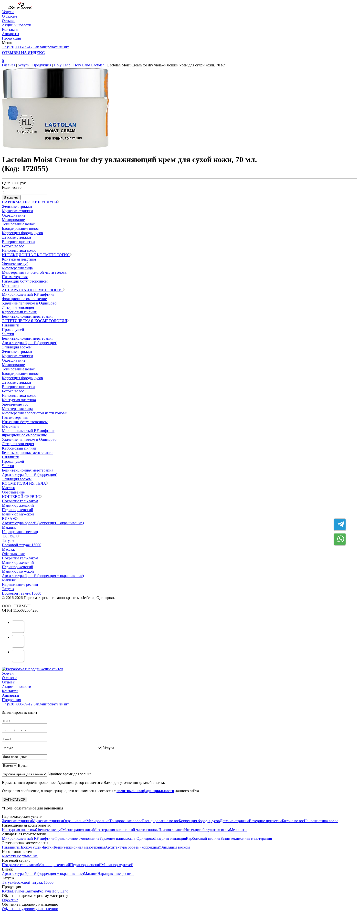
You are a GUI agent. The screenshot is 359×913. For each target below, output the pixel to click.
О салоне (9, 16)
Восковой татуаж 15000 (21, 545)
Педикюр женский (17, 510)
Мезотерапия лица (17, 268)
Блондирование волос (20, 228)
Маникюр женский (18, 505)
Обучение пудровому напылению (30, 909)
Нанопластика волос (19, 250)
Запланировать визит (51, 47)
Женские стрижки (17, 206)
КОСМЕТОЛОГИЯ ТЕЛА (24, 483)
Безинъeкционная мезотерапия (27, 338)
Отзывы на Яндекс (23, 53)
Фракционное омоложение (24, 299)
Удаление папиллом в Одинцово (29, 303)
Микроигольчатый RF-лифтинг (28, 294)
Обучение (10, 900)
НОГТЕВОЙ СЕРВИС (21, 496)
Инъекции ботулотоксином (25, 281)
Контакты (10, 29)
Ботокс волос (13, 246)
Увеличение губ (15, 264)
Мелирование (13, 220)
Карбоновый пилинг (19, 312)
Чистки (8, 334)
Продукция (11, 38)
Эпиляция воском (17, 347)
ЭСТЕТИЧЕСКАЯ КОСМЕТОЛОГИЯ (34, 321)
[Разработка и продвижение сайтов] (32, 669)
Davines (18, 891)
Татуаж (8, 540)
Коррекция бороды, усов (22, 233)
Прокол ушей (13, 329)
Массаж (8, 488)
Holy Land (62, 65)
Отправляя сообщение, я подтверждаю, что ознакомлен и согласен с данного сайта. (101, 791)
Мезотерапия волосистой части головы (34, 272)
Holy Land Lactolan (89, 65)
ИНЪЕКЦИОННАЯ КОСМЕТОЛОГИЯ (36, 255)
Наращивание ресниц (20, 532)
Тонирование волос (18, 224)
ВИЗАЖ (9, 518)
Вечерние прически (18, 242)
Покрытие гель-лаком (20, 501)
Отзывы (8, 21)
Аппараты (10, 34)
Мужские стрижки (17, 211)
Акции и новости (16, 25)
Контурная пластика (19, 259)
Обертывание (13, 492)
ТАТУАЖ (10, 536)
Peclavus (45, 891)
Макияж (9, 527)
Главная (8, 65)
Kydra (7, 891)
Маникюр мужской (18, 514)
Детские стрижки (16, 237)
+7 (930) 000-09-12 (17, 47)
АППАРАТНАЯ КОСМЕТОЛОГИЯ (32, 290)
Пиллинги (10, 325)
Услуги (8, 12)
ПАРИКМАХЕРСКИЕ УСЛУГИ (29, 202)
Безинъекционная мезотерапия (27, 316)
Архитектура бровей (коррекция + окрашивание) (43, 523)
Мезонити (10, 285)
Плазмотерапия (15, 277)
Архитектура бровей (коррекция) (29, 343)
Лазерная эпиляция (18, 307)
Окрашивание (13, 215)
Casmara (31, 891)
